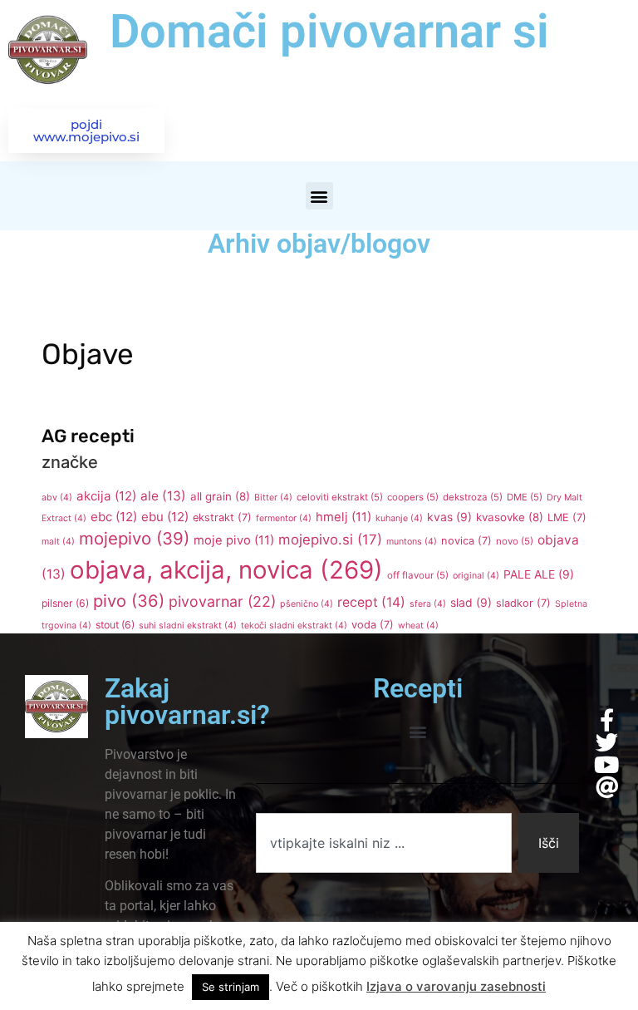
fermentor (284, 518)
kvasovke (509, 517)
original (476, 575)
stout (115, 624)
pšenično (306, 604)
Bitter (273, 497)
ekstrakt (222, 517)
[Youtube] (607, 764)
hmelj (343, 517)
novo (514, 541)
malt (58, 541)
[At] (607, 787)
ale (163, 496)
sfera (428, 604)
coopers (413, 497)
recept (371, 602)
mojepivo (134, 538)
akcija (106, 496)
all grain (220, 496)
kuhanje (399, 518)
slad (471, 602)
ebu (165, 517)
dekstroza (473, 497)
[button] (319, 195)
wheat (418, 625)
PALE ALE (538, 574)
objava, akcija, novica (226, 569)
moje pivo (234, 540)
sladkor (523, 603)
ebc (114, 517)
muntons (411, 541)
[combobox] (383, 843)
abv (57, 497)
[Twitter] (607, 742)
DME (524, 497)
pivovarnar (222, 601)
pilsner (65, 603)
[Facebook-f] (607, 719)
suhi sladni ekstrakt (188, 625)
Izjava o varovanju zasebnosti (456, 986)
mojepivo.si (330, 539)
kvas (449, 517)
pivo (128, 601)
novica (466, 541)
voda (372, 624)
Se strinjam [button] (230, 986)
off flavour (418, 575)
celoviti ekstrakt (340, 497)
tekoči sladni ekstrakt (294, 625)
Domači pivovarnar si (329, 31)
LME (566, 517)
